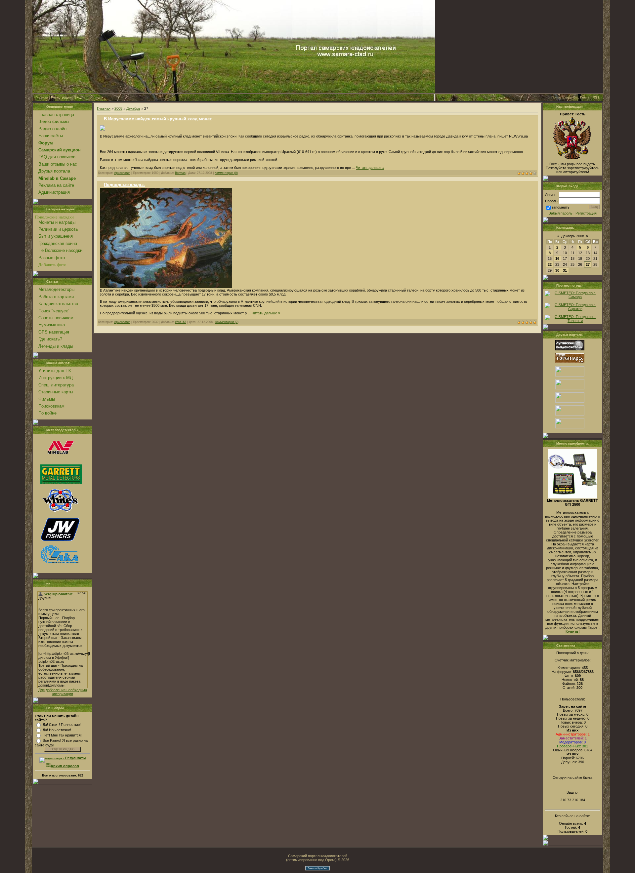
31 (565, 270)
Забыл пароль (560, 213)
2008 (118, 108)
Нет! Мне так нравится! (62, 735)
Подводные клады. (124, 184)
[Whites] (60, 512)
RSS (596, 97)
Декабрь (133, 108)
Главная (41, 97)
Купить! (573, 631)
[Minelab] (60, 460)
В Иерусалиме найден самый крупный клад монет (158, 118)
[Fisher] (60, 541)
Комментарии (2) (226, 322)
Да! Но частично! (57, 730)
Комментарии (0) (226, 173)
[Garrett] (61, 483)
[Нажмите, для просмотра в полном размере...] (102, 129)
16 (557, 258)
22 (550, 264)
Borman (180, 173)
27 (588, 264)
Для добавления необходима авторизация (62, 692)
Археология (122, 173)
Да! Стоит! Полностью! (62, 725)
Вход (78, 97)
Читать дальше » (370, 168)
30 (557, 270)
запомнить (561, 207)
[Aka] (60, 567)
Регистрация (61, 97)
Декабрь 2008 (572, 236)
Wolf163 (180, 322)
